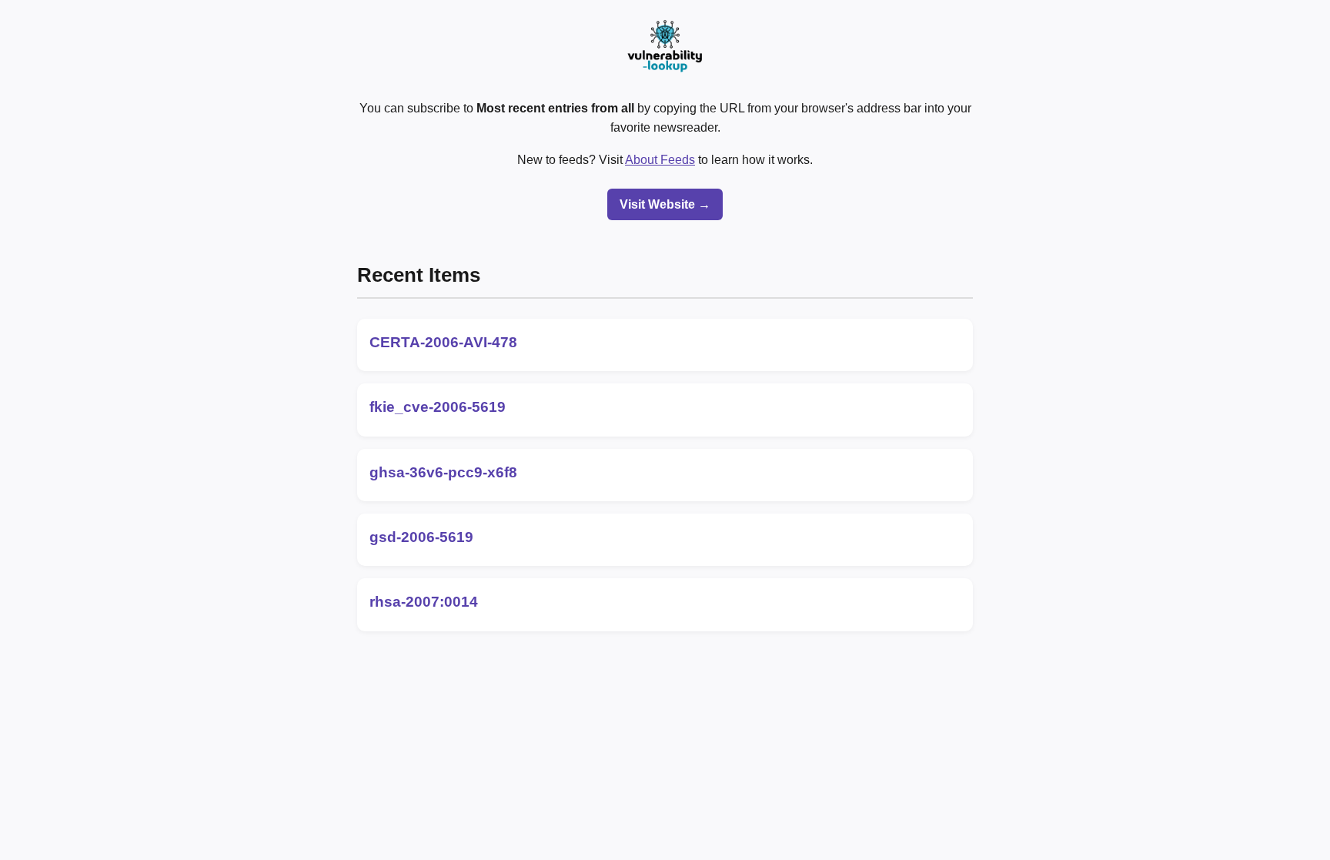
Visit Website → (665, 204)
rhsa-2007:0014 (423, 602)
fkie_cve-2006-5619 (437, 407)
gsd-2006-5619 (421, 537)
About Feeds (660, 159)
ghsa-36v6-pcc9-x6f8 (443, 472)
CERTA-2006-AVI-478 (443, 342)
